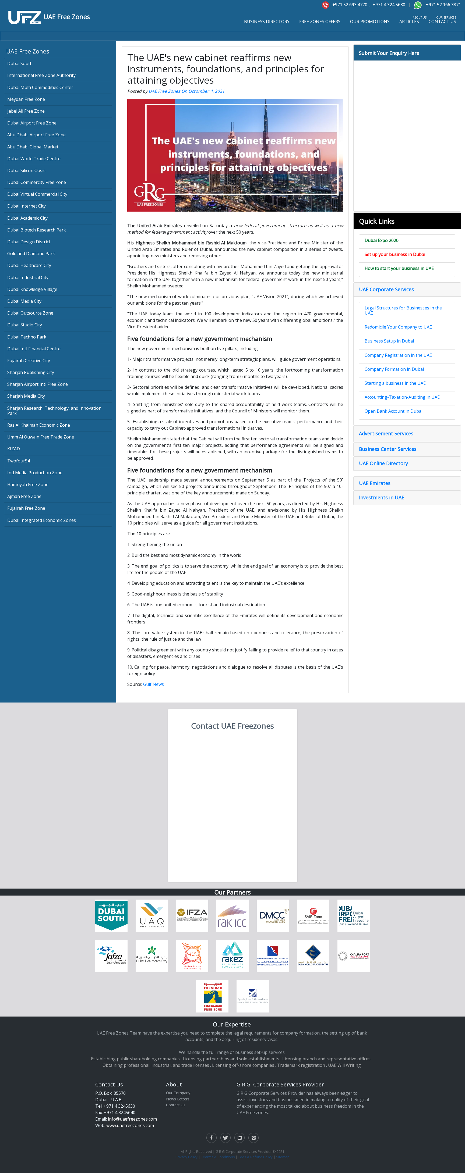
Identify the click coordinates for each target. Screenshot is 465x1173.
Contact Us (175, 1104)
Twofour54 (18, 461)
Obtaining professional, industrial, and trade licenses (156, 1065)
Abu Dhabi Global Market (32, 147)
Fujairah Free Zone (26, 508)
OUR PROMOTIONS (370, 21)
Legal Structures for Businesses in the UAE (403, 310)
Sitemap (283, 1156)
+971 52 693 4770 (348, 5)
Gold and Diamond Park (31, 253)
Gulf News (153, 684)
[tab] (407, 52)
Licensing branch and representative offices (326, 1059)
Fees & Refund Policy (255, 1156)
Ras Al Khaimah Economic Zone (38, 425)
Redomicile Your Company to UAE (398, 327)
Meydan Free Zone (26, 99)
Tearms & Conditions (218, 1156)
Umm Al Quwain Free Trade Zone (40, 437)
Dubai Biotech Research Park (36, 230)
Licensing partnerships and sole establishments (231, 1059)
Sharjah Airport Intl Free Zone (37, 384)
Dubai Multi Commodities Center (40, 87)
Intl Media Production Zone (34, 473)
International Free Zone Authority (41, 75)
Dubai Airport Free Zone (32, 123)
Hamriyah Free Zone (27, 484)
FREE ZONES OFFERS (319, 21)
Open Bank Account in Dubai (393, 411)
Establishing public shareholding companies (135, 1059)
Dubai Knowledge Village (32, 289)
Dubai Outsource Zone (30, 313)
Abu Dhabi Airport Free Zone (36, 135)
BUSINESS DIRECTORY (267, 21)
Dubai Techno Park (26, 337)
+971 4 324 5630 (388, 5)
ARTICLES (409, 21)
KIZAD (13, 449)
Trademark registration (301, 1065)
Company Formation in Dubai (394, 369)
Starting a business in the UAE (395, 383)
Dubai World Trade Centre (34, 159)
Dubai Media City (24, 301)
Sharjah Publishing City (30, 372)
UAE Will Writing (344, 1065)
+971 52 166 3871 (443, 5)
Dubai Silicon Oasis (26, 170)
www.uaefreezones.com (130, 1125)
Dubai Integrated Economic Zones (41, 520)
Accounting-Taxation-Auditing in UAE (402, 397)
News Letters (177, 1098)
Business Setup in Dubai (389, 341)
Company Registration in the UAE (398, 355)
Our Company (178, 1092)
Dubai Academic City (27, 218)
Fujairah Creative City (28, 360)
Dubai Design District (28, 242)
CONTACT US (442, 21)
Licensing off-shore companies (243, 1065)
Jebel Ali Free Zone (26, 111)
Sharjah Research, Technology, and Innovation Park (54, 410)
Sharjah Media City (26, 396)
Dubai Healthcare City (29, 265)
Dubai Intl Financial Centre (34, 349)
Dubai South (20, 63)
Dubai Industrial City (27, 277)
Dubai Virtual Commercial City (37, 194)
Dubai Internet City (26, 206)
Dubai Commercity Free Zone (36, 182)
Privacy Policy (186, 1156)
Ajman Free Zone (24, 496)
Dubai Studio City (24, 325)
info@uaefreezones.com (132, 1119)
